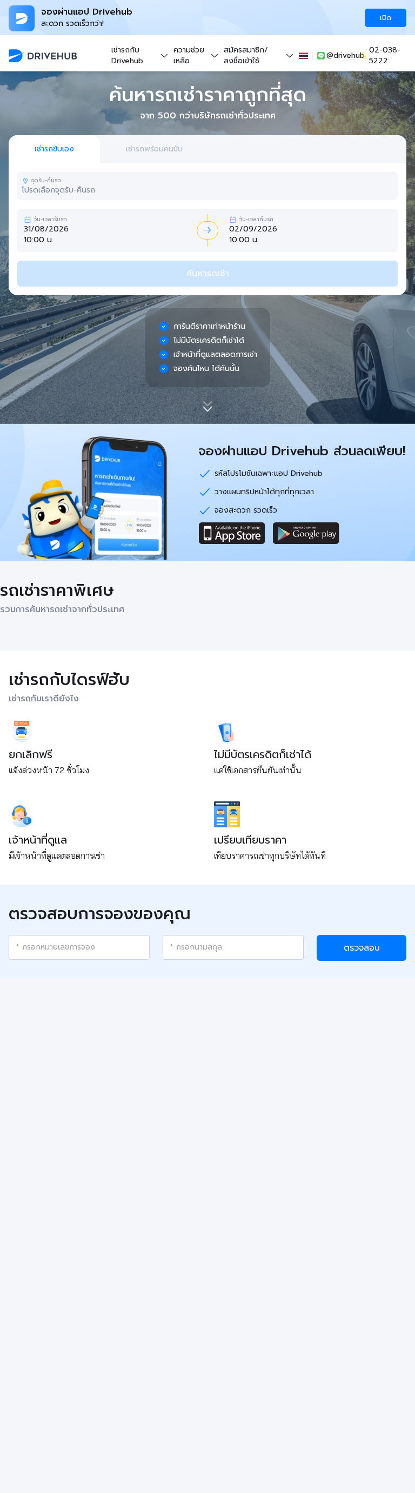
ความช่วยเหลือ (188, 56)
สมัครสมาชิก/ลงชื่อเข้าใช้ (246, 56)
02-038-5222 (384, 56)
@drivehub (341, 55)
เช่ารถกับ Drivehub (127, 56)
